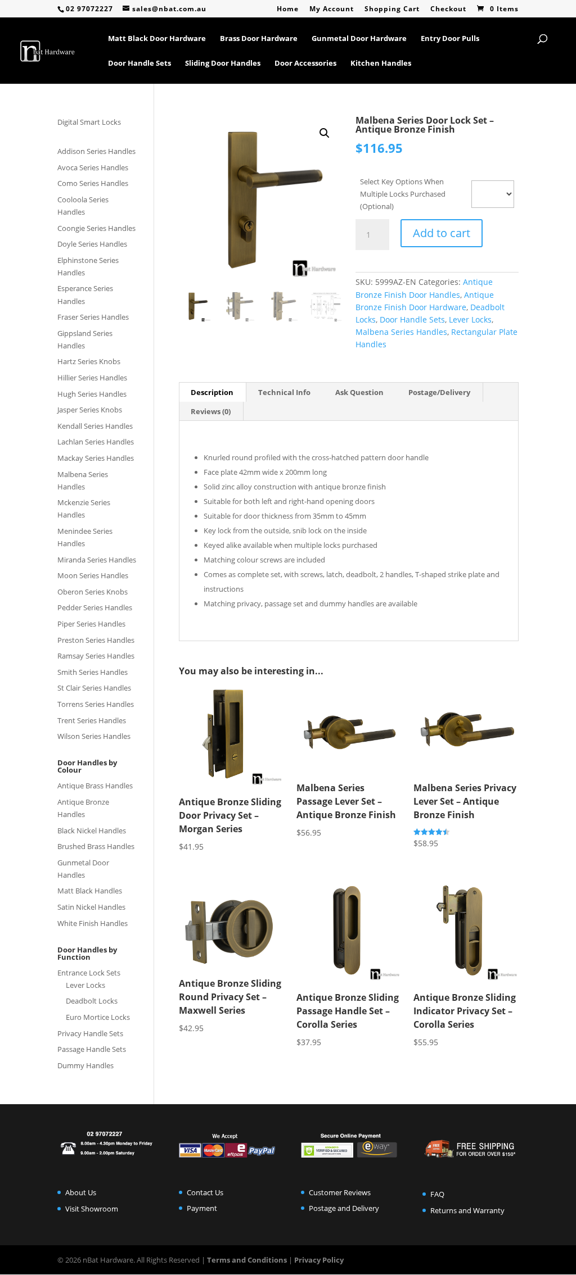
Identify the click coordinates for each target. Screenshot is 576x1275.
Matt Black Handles (89, 891)
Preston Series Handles (95, 640)
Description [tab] (212, 392)
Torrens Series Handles (95, 704)
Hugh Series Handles (92, 394)
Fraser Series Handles (93, 317)
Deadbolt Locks (92, 1001)
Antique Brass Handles (95, 786)
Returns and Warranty (467, 1210)
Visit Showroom (91, 1209)
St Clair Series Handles (94, 688)
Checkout (448, 9)
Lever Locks (470, 319)
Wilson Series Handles (93, 736)
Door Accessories (305, 63)
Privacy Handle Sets (90, 1033)
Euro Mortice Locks (98, 1017)
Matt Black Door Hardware (157, 38)
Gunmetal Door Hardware (359, 38)
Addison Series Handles (96, 151)
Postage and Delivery (344, 1208)
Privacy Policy (319, 1260)
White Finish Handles (92, 923)
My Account (331, 9)
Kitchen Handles (380, 63)
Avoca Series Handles (92, 167)
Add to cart (441, 233)
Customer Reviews (340, 1192)
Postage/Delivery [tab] (439, 392)
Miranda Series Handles (96, 560)
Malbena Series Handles (401, 331)
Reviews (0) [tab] (211, 411)
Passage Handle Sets (91, 1049)
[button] (324, 133)
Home (288, 9)
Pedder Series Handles (94, 607)
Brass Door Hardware (259, 38)
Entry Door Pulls (450, 38)
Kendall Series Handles (95, 426)
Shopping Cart (392, 9)
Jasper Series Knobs (89, 410)
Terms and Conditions (247, 1260)
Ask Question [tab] (359, 392)
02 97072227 (89, 8)
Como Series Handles (92, 183)
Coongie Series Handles (96, 228)
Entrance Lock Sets (88, 973)
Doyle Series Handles (92, 244)
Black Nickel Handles (91, 830)
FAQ (437, 1194)
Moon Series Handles (92, 575)
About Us (80, 1192)
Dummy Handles (85, 1065)
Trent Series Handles (91, 720)
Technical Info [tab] (284, 392)
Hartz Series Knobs (88, 361)
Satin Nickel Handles (91, 907)
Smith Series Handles (92, 672)
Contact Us (205, 1192)
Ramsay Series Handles (95, 656)
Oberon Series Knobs (92, 592)
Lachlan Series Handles (95, 442)
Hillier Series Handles (92, 378)
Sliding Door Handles (222, 63)
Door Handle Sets (139, 63)
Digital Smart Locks (89, 122)
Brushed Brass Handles (95, 846)
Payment (202, 1208)
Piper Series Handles (91, 624)
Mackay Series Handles (95, 458)
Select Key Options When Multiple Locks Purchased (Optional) (403, 193)
